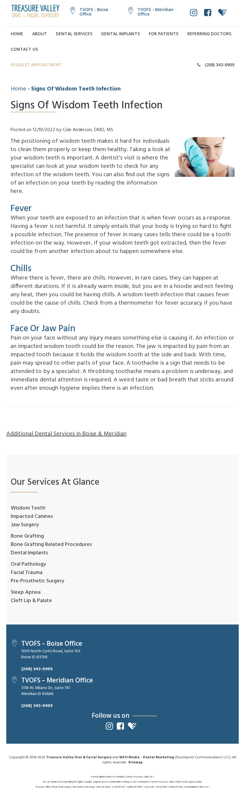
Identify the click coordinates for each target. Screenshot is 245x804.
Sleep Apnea (26, 592)
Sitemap (135, 762)
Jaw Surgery (25, 525)
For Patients (163, 33)
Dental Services (74, 33)
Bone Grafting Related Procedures (51, 544)
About (39, 33)
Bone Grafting (27, 536)
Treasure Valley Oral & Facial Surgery (78, 757)
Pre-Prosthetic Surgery (37, 581)
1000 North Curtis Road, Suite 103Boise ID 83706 (50, 654)
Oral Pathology (28, 564)
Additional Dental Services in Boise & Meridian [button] (66, 434)
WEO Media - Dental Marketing (146, 757)
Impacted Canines (32, 516)
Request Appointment (36, 64)
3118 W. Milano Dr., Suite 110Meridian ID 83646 (45, 691)
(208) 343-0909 (218, 64)
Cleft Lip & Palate (31, 600)
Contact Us (24, 49)
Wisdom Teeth (28, 508)
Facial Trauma (26, 572)
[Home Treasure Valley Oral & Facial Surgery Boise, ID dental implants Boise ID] (35, 11)
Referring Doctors (209, 33)
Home (17, 33)
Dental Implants (120, 33)
